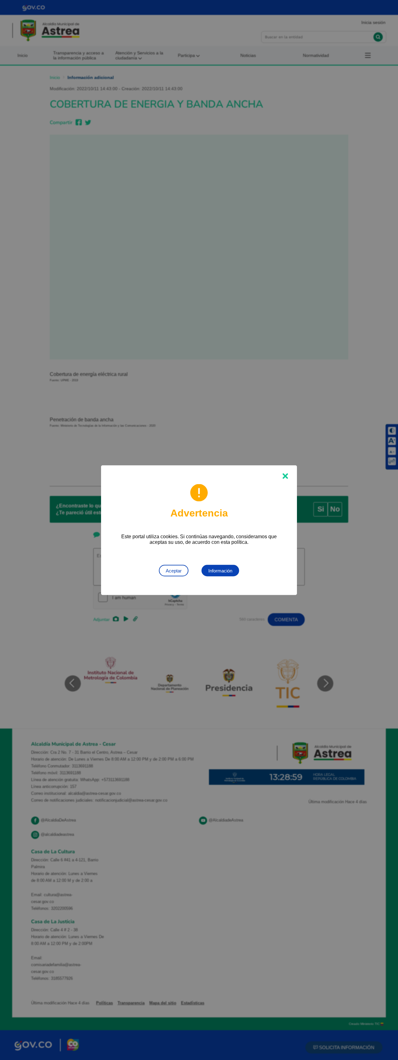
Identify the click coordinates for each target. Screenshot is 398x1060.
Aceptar (174, 570)
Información (220, 570)
